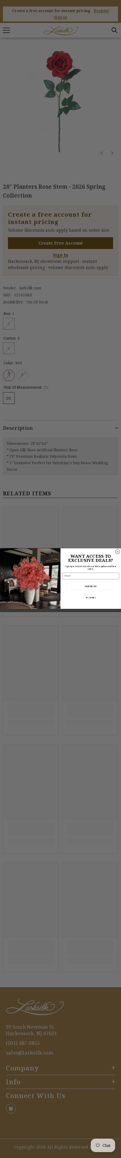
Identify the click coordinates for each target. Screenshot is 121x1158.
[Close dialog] (117, 551)
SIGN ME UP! (91, 586)
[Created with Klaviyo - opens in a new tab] (60, 609)
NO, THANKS (90, 597)
